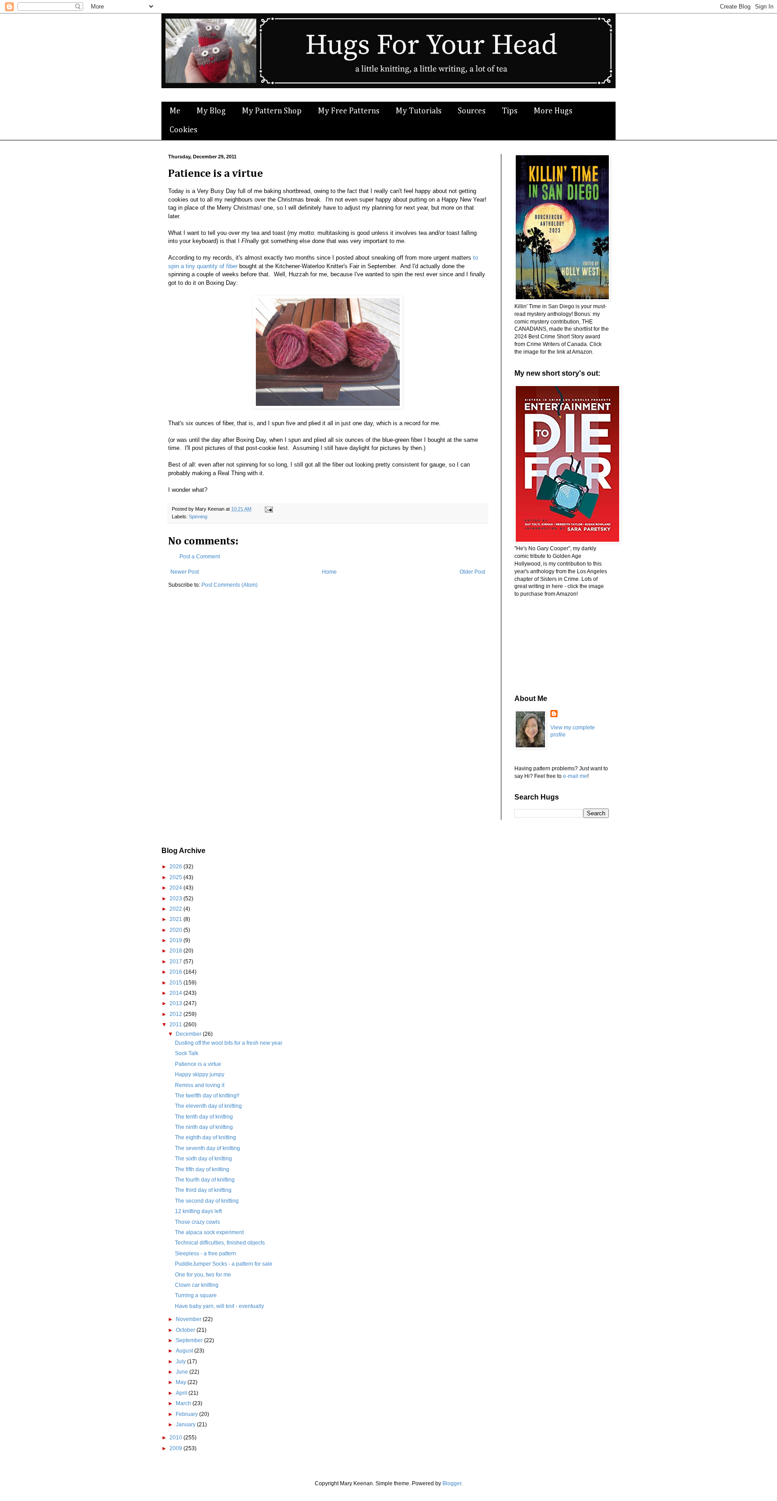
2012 (176, 1014)
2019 (176, 940)
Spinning (198, 516)
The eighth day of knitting (205, 1137)
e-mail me (575, 776)
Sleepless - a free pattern (205, 1253)
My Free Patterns (349, 111)
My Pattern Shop (272, 111)
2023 (176, 898)
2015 (176, 983)
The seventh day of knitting (207, 1148)
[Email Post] (268, 509)
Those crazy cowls (197, 1222)
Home (329, 572)
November (189, 1319)
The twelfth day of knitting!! (207, 1095)
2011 (176, 1024)
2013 (176, 1003)
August (185, 1351)
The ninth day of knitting (204, 1127)
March (184, 1403)
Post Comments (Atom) (229, 585)
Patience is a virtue (198, 1064)
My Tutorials (419, 111)
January (186, 1424)
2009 (176, 1448)
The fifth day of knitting (202, 1169)
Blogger (451, 1483)
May (182, 1382)
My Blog (211, 111)
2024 (176, 888)
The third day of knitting (203, 1190)
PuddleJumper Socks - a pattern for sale (223, 1264)
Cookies (183, 130)
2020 (176, 930)
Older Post (472, 572)
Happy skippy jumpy (199, 1074)
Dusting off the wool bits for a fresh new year (228, 1043)
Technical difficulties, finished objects (220, 1243)
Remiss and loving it (199, 1085)
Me (175, 111)
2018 (176, 951)
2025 (176, 877)
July (181, 1361)
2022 (176, 909)
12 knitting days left (198, 1211)
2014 (176, 993)
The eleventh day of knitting (208, 1106)
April (182, 1393)
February (187, 1414)
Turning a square (196, 1295)
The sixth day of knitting (203, 1158)
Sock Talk (186, 1053)
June (182, 1372)
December (189, 1034)
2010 (176, 1437)
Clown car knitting (197, 1285)
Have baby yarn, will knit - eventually (219, 1306)
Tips (510, 111)
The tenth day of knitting (204, 1117)
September (190, 1340)
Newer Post (184, 572)
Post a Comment (199, 556)
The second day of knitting (207, 1201)
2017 (176, 961)
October (186, 1330)
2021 (176, 919)
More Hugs (553, 111)
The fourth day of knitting (205, 1180)
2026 (176, 866)
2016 (176, 972)
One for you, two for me (203, 1275)
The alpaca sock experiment (209, 1232)
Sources (472, 111)
